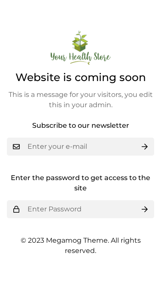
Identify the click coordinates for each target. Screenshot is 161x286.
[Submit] (144, 147)
